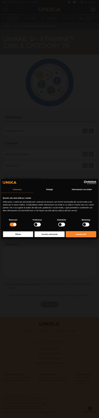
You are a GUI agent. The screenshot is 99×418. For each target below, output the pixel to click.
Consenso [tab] (17, 189)
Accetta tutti (81, 234)
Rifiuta (18, 234)
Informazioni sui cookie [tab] (82, 189)
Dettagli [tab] (49, 189)
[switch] (37, 224)
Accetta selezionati (49, 234)
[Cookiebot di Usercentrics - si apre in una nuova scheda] (85, 182)
